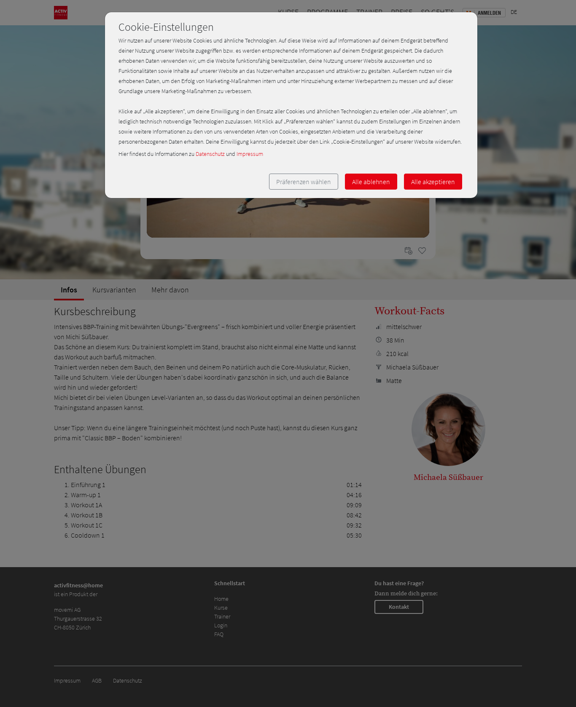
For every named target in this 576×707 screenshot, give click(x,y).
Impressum (250, 154)
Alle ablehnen (371, 181)
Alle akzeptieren (433, 181)
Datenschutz (210, 154)
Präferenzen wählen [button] (303, 181)
